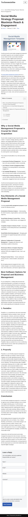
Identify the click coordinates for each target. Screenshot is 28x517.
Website (4, 473)
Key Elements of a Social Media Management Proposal (13, 106)
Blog (18, 28)
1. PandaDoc (7, 114)
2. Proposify (7, 115)
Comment (5, 479)
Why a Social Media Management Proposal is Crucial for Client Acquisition (13, 103)
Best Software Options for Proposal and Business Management (14, 110)
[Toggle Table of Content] (23, 98)
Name (4, 461)
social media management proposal (10, 74)
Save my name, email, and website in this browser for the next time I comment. (12, 500)
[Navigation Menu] (25, 2)
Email (4, 467)
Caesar (4, 28)
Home (2, 9)
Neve (8, 515)
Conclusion (5, 119)
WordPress (18, 515)
